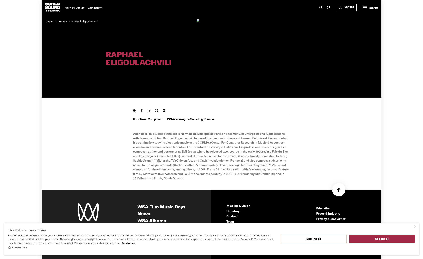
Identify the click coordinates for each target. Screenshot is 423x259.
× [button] (415, 226)
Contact (232, 216)
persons (62, 21)
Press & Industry (328, 213)
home (50, 21)
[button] (141, 247)
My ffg (349, 7)
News (143, 213)
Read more (128, 243)
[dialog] (211, 239)
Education (323, 208)
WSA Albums (151, 220)
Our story (233, 211)
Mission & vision (238, 205)
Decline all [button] (313, 238)
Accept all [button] (382, 238)
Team (230, 221)
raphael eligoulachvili (84, 21)
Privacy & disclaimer (330, 219)
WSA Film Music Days (161, 206)
